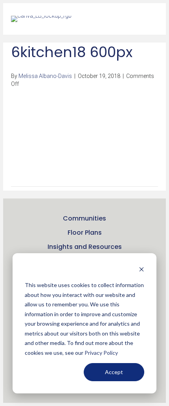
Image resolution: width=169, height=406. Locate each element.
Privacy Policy (101, 352)
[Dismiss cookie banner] (141, 270)
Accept (114, 372)
